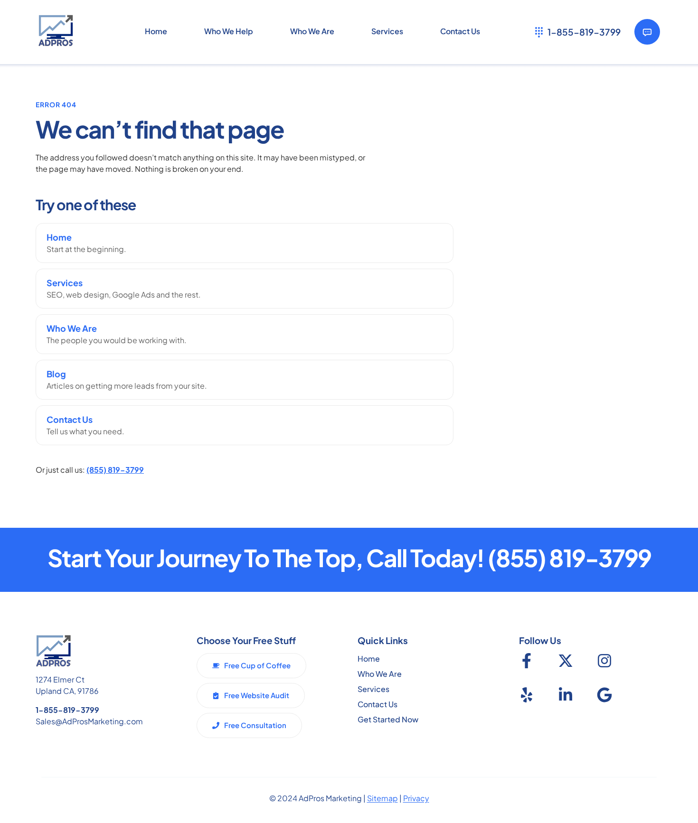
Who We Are (380, 674)
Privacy (416, 798)
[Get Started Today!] (647, 32)
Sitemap (382, 798)
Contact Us (377, 704)
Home (369, 659)
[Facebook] (526, 660)
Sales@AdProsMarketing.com (89, 721)
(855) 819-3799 (115, 470)
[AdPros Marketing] (56, 31)
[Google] (604, 694)
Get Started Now (388, 719)
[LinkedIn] (565, 694)
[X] (565, 660)
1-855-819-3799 (67, 710)
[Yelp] (526, 694)
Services (373, 689)
